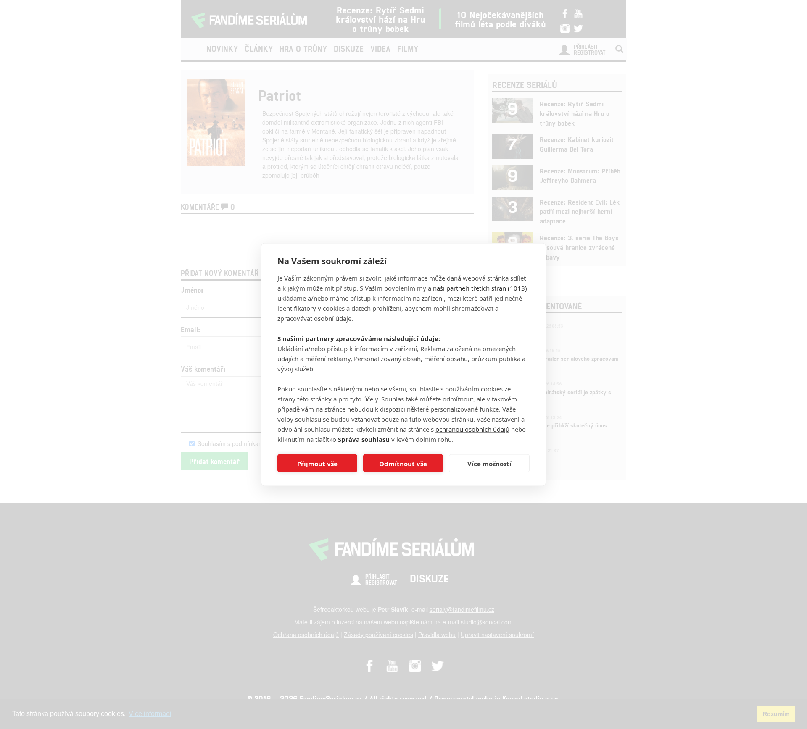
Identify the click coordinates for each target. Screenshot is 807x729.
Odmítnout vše (403, 463)
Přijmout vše (317, 463)
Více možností (489, 463)
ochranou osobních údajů (472, 429)
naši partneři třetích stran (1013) (480, 288)
